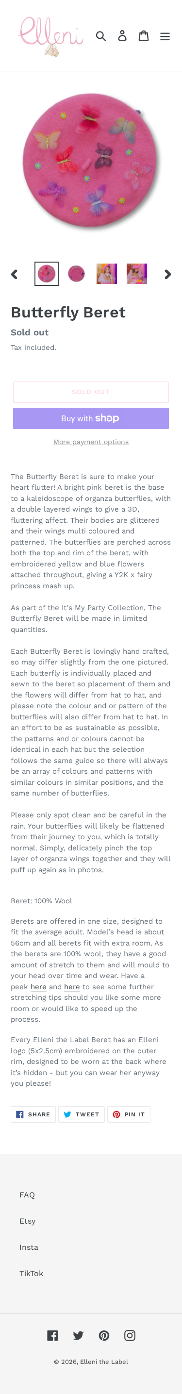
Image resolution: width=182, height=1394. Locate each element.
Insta (28, 1247)
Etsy (27, 1221)
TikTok (31, 1273)
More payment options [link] (91, 442)
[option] (47, 273)
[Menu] (165, 36)
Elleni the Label (104, 1361)
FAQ (27, 1194)
